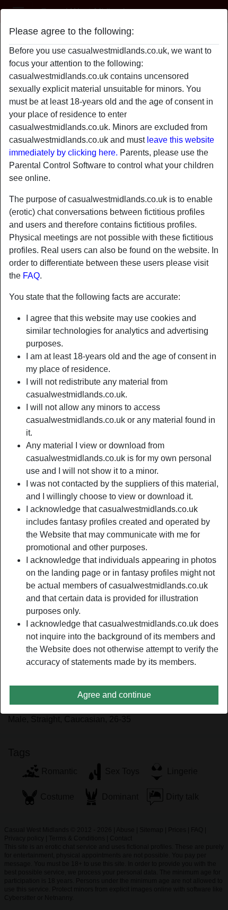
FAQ (31, 275)
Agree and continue (114, 694)
